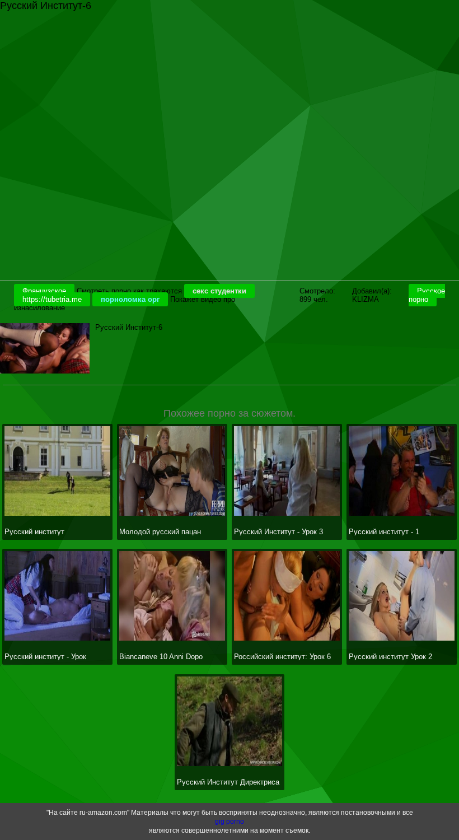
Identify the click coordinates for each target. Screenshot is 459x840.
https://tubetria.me (52, 299)
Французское (44, 291)
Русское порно (427, 295)
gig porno (229, 821)
